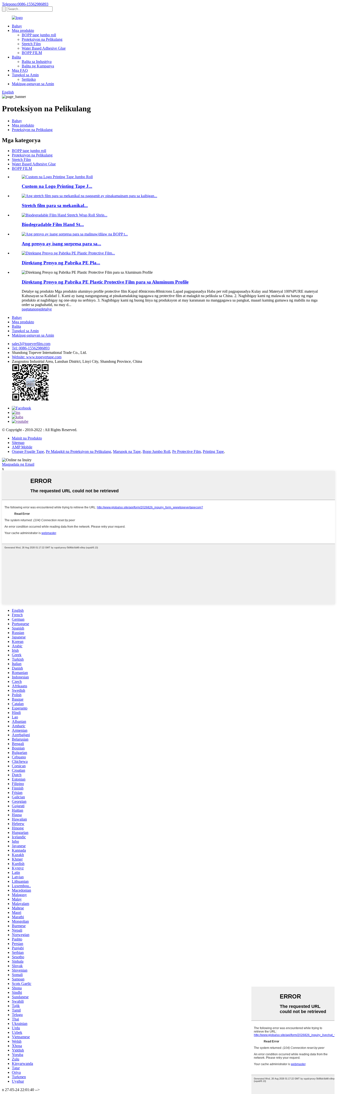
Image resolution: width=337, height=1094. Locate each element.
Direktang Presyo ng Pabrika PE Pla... (61, 262)
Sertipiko (29, 79)
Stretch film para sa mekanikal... (55, 205)
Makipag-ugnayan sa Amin (33, 84)
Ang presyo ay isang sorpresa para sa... (61, 243)
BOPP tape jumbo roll (39, 35)
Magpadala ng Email (18, 464)
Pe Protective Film (186, 451)
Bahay (17, 26)
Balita (16, 57)
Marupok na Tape (127, 451)
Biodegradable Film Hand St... (53, 224)
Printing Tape (213, 451)
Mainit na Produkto (27, 438)
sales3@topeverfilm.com (31, 344)
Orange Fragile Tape (28, 451)
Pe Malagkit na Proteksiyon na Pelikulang (78, 451)
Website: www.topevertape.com (36, 357)
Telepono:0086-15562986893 (25, 4)
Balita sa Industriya (37, 61)
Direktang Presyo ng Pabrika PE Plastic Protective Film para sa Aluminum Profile (105, 282)
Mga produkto (23, 30)
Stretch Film (31, 44)
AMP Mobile (22, 447)
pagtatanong (31, 309)
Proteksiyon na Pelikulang (42, 39)
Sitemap (18, 443)
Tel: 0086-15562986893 (31, 348)
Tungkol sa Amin (25, 75)
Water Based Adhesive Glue (44, 48)
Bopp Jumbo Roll (156, 451)
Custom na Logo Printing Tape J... (57, 186)
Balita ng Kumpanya (38, 66)
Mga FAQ (20, 70)
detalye (46, 309)
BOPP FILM (32, 53)
